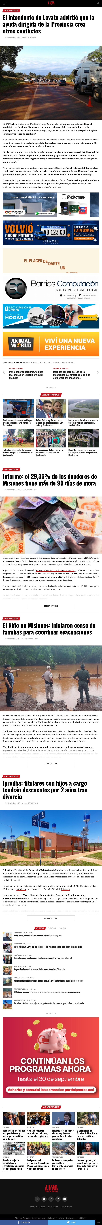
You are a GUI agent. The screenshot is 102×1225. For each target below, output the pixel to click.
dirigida (48, 362)
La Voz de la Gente (37, 1206)
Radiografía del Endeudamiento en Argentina (55, 570)
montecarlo (69, 362)
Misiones (65, 889)
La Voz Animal (66, 1206)
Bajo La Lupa (53, 1206)
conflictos (37, 362)
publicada (21, 889)
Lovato (57, 362)
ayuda (27, 362)
